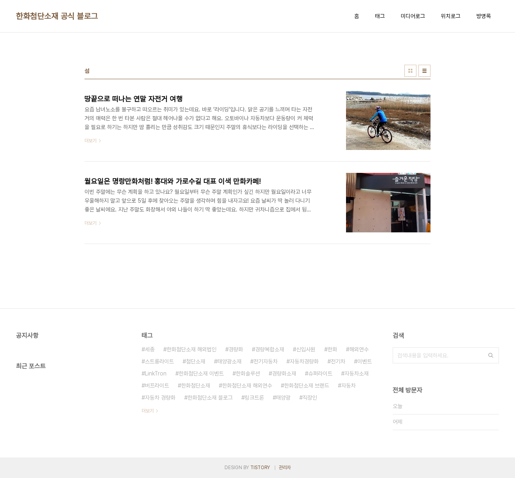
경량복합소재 (269, 349)
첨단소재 (195, 361)
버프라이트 (157, 385)
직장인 (310, 397)
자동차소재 (356, 373)
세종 (149, 349)
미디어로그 (413, 16)
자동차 (348, 385)
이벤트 (364, 361)
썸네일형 (410, 71)
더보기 (148, 411)
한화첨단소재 (195, 385)
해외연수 (359, 349)
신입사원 (305, 349)
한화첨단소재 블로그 (210, 397)
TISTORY (260, 467)
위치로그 (450, 16)
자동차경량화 (304, 361)
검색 (491, 355)
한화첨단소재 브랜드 (306, 385)
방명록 (483, 16)
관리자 (285, 467)
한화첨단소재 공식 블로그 (57, 16)
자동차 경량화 (160, 397)
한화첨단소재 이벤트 (201, 373)
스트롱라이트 (159, 361)
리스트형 (424, 71)
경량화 (236, 349)
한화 (332, 349)
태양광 (283, 397)
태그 (380, 16)
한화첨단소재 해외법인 (191, 349)
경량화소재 (284, 373)
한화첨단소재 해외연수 (247, 385)
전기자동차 (265, 361)
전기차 (338, 361)
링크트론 (254, 397)
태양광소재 (229, 361)
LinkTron (156, 373)
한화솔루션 (248, 373)
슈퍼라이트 (320, 373)
